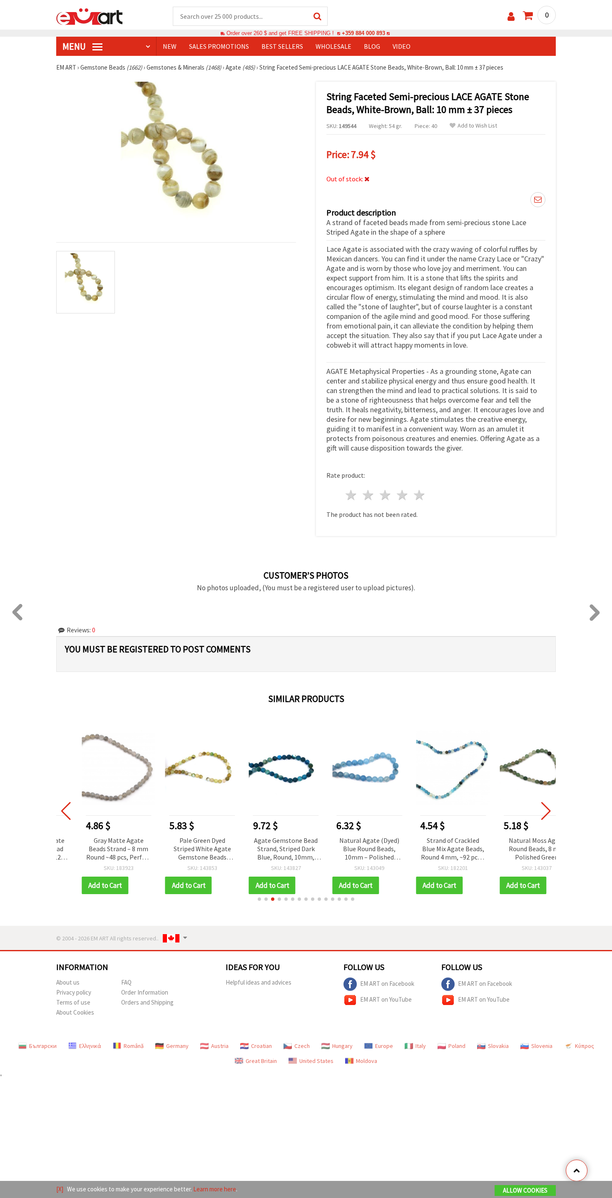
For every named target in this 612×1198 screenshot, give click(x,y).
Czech (302, 1046)
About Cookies (75, 1012)
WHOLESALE (333, 46)
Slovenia (541, 1046)
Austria (220, 1046)
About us (68, 982)
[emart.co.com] (89, 15)
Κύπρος (584, 1046)
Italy (420, 1046)
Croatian (261, 1046)
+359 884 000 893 (363, 33)
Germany (177, 1046)
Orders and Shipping (147, 1002)
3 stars (385, 495)
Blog (372, 46)
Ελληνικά (90, 1046)
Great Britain (261, 1061)
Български (43, 1046)
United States (316, 1061)
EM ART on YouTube (386, 999)
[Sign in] (511, 16)
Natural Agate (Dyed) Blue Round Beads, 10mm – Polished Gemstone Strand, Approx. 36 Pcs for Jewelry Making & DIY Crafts (348, 849)
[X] (59, 1189)
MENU (74, 46)
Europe (384, 1046)
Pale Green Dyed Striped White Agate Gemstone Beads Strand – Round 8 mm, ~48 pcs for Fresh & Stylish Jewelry (180, 849)
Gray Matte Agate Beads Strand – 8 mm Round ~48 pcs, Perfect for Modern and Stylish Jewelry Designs (97, 849)
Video (401, 46)
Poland (456, 1046)
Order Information (144, 992)
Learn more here (214, 1189)
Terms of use (73, 1002)
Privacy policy (73, 992)
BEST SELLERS (282, 46)
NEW (170, 46)
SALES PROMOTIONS (219, 46)
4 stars (402, 495)
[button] (259, 899)
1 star (351, 495)
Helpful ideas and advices (258, 982)
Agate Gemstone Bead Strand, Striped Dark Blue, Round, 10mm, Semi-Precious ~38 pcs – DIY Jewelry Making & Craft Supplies (264, 849)
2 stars (368, 495)
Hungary (342, 1046)
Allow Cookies (525, 1190)
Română (134, 1046)
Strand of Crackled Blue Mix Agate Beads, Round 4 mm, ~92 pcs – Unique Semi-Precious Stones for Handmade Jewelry (431, 849)
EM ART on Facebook (387, 983)
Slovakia (498, 1046)
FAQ (126, 982)
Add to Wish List (477, 126)
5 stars (419, 495)
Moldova (366, 1061)
